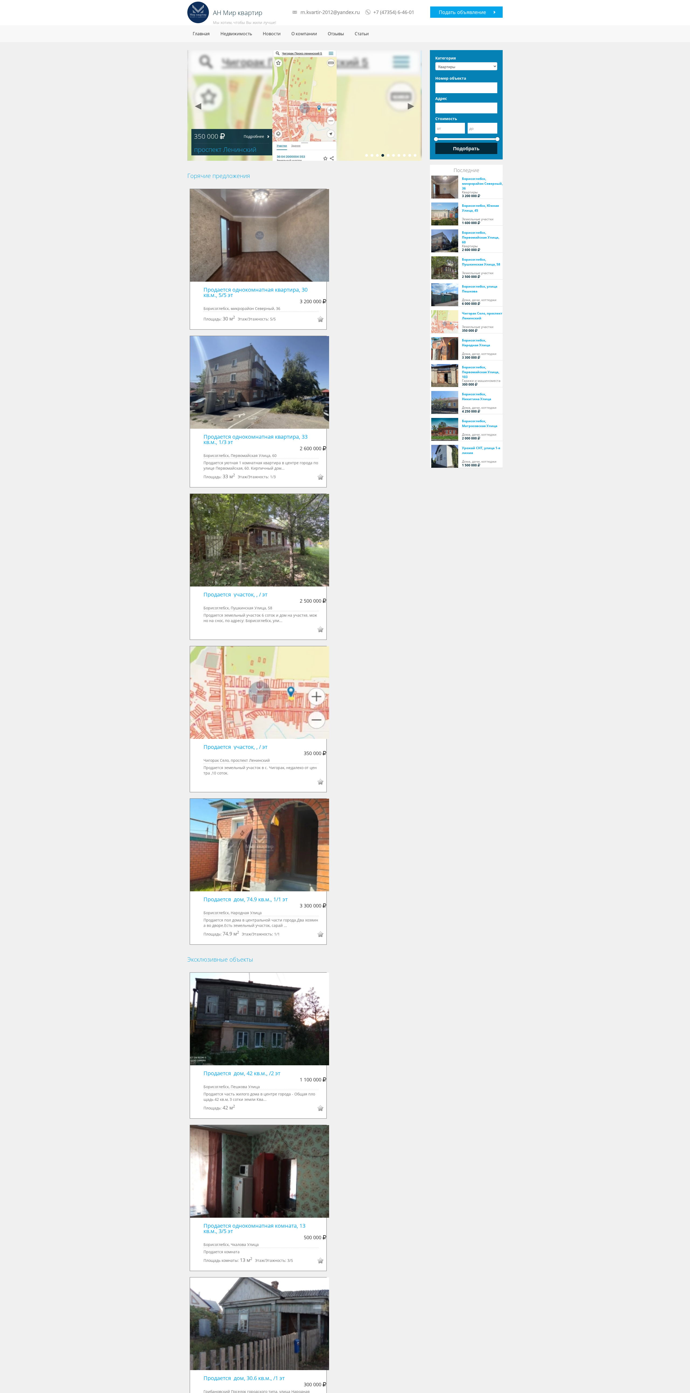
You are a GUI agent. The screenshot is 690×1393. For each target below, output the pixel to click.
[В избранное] (317, 320)
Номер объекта (450, 78)
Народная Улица (219, 149)
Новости (272, 34)
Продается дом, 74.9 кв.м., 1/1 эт (245, 899)
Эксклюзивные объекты (220, 959)
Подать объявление (462, 12)
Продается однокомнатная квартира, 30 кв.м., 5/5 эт (256, 292)
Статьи (362, 34)
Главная (201, 34)
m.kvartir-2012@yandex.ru (330, 12)
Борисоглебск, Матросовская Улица (479, 423)
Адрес (441, 98)
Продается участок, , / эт (235, 594)
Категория (445, 58)
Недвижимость (236, 34)
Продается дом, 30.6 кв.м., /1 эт (244, 1378)
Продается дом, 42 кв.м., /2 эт (241, 1073)
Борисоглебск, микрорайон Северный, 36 (482, 183)
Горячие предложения (218, 176)
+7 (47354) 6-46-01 (393, 12)
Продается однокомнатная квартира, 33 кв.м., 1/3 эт (256, 439)
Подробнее (254, 136)
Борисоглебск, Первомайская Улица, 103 (480, 372)
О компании (304, 34)
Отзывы (336, 34)
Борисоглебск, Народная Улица (476, 342)
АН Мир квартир (237, 12)
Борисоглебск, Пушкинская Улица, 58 (481, 262)
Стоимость (446, 118)
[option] (304, 105)
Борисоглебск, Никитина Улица (476, 396)
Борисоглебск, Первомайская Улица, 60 (480, 237)
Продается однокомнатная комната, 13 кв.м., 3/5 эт (255, 1228)
